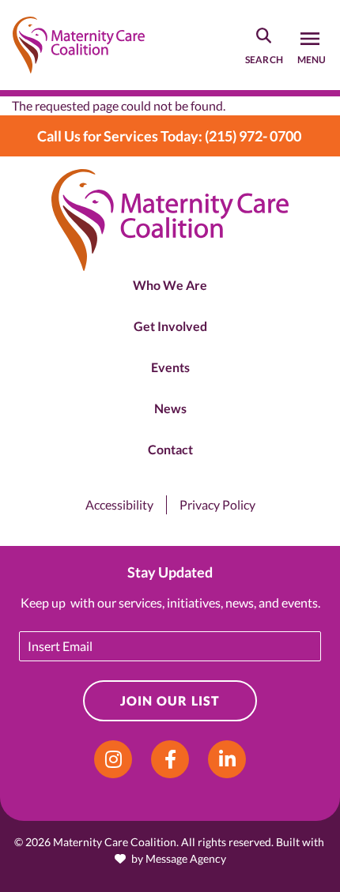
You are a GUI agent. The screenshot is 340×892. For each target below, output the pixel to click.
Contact (170, 449)
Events (170, 366)
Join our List (170, 700)
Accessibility (119, 504)
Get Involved (170, 325)
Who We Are (170, 284)
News (170, 408)
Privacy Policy (217, 504)
